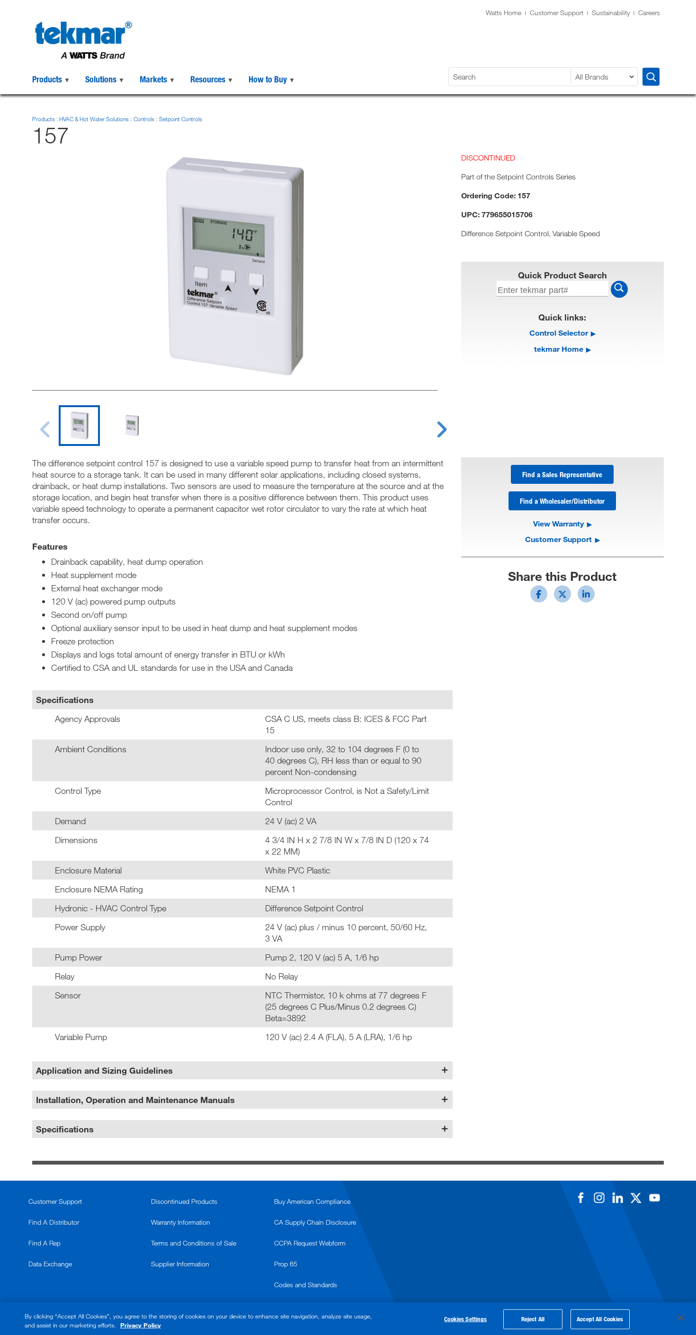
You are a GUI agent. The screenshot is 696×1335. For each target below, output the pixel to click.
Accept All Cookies (600, 1319)
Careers (649, 13)
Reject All (532, 1319)
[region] (348, 1318)
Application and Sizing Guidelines (104, 1070)
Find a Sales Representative (562, 474)
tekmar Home (558, 348)
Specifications (65, 1129)
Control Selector (558, 332)
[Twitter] (636, 1197)
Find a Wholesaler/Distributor (562, 501)
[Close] (680, 1318)
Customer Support (556, 13)
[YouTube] (654, 1197)
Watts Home (503, 13)
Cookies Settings (465, 1319)
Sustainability (611, 13)
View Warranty (558, 523)
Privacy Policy (140, 1325)
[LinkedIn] (617, 1197)
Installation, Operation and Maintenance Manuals (135, 1100)
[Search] (651, 77)
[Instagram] (599, 1197)
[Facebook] (580, 1197)
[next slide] (432, 423)
